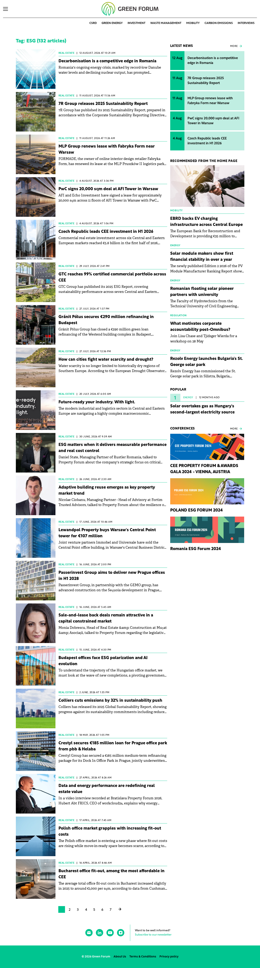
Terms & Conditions (142, 956)
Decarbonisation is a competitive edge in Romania (107, 61)
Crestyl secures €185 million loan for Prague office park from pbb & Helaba (112, 746)
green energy (112, 23)
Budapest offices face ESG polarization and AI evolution (102, 661)
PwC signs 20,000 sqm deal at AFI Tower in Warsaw (108, 189)
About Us (120, 956)
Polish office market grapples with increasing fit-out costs (109, 832)
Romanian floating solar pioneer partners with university (202, 292)
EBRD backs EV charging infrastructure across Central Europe (206, 222)
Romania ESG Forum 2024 (195, 549)
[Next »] (120, 909)
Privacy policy (169, 956)
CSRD (93, 23)
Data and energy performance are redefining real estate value (106, 789)
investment (136, 23)
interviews (246, 23)
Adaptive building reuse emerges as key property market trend (106, 491)
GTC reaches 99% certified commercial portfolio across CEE (112, 277)
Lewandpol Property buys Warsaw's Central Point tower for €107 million (107, 533)
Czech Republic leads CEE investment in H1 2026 (105, 232)
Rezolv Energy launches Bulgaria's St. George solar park (206, 362)
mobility (193, 23)
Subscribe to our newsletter (153, 934)
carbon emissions (219, 23)
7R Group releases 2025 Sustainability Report (103, 104)
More (234, 46)
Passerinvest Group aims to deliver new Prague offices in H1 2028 (111, 576)
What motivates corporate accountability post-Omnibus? (200, 327)
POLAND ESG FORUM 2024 (196, 510)
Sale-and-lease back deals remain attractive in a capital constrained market (105, 618)
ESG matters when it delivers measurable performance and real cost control (112, 448)
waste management (165, 23)
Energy (188, 397)
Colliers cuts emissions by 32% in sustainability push (110, 701)
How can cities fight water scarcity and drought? (105, 360)
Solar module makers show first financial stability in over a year (201, 257)
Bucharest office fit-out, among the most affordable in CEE (111, 874)
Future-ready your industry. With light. (96, 402)
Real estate (66, 53)
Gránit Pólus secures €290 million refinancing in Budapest (106, 320)
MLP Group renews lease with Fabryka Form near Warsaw (106, 150)
